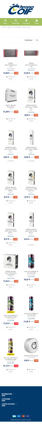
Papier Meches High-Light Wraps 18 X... (31, 107)
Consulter (11, 161)
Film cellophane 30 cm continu (31, 314)
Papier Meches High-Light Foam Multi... (11, 231)
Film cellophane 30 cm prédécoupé (11, 358)
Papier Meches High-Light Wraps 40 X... (31, 149)
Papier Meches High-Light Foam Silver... (11, 189)
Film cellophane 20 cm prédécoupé (11, 316)
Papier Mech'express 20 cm (11, 65)
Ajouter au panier (11, 78)
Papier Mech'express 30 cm (31, 65)
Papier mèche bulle (31, 356)
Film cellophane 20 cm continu (31, 272)
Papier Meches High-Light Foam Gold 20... (31, 189)
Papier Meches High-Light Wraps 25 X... (10, 149)
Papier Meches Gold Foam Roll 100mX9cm (11, 273)
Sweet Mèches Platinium (11, 106)
